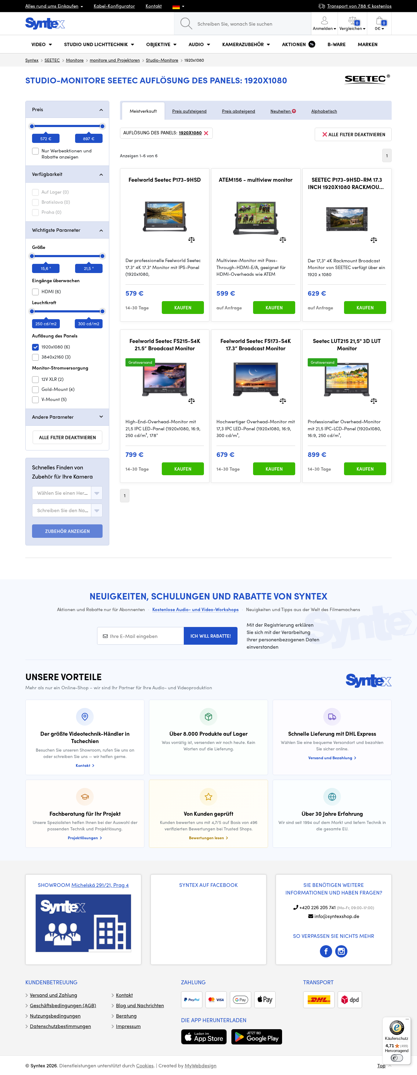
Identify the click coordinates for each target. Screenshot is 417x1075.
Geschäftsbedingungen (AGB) (63, 1005)
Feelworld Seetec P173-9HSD (165, 179)
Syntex (31, 60)
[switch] (397, 1058)
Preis (37, 109)
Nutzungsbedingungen (55, 1015)
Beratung (126, 1015)
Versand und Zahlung (53, 994)
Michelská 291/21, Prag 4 (100, 884)
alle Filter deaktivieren (67, 437)
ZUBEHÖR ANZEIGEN (67, 531)
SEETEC (52, 60)
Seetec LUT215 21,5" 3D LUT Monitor (347, 344)
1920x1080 (190, 133)
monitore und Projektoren (115, 60)
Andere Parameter (53, 416)
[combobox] (67, 493)
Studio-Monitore (162, 60)
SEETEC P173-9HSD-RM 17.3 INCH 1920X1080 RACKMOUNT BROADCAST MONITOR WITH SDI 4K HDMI (347, 183)
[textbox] (63, 493)
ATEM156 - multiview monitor (255, 179)
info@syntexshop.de (336, 916)
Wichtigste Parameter (56, 229)
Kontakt (154, 5)
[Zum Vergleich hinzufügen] (191, 239)
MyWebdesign (200, 1065)
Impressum (128, 1025)
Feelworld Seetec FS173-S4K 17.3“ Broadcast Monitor (255, 344)
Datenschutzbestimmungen (60, 1025)
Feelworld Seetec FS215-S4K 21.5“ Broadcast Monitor (164, 344)
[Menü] (407, 1020)
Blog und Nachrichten (140, 1005)
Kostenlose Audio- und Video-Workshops (195, 609)
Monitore (75, 60)
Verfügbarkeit (47, 173)
